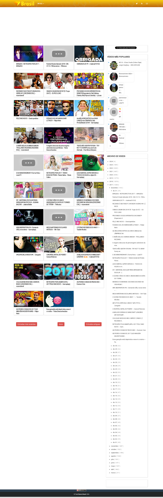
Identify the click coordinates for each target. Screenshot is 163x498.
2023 (111, 165)
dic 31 (115, 191)
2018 (111, 181)
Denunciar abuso (119, 482)
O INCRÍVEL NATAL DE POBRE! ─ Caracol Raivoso (129, 309)
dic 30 (115, 346)
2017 (111, 185)
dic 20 (115, 379)
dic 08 (115, 419)
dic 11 (115, 409)
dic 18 (115, 386)
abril (112, 469)
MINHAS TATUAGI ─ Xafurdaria (122, 126)
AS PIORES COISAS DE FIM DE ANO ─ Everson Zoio (129, 330)
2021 (111, 171)
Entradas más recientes (27, 324)
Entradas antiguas (93, 324)
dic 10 (115, 412)
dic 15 (115, 396)
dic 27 (115, 356)
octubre (113, 449)
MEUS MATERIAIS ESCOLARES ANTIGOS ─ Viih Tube (129, 294)
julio (112, 459)
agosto (113, 456)
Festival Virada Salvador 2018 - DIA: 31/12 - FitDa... (129, 197)
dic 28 (115, 352)
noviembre (114, 446)
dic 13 (115, 402)
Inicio (61, 324)
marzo (113, 473)
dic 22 (115, 372)
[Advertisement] (81, 26)
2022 (111, 168)
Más (41, 4)
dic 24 (115, 366)
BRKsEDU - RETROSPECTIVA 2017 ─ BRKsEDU (128, 194)
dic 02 (115, 439)
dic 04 (115, 432)
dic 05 (115, 429)
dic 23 (115, 369)
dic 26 (115, 359)
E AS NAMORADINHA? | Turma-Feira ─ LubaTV (127, 255)
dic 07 (115, 422)
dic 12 (115, 406)
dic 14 (115, 399)
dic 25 (115, 362)
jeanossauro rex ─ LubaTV (122, 100)
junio (113, 463)
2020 (111, 175)
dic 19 (115, 382)
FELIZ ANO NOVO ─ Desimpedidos (124, 221)
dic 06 (115, 426)
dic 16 (115, 392)
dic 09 (115, 416)
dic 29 (115, 349)
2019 (111, 178)
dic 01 (115, 442)
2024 (111, 161)
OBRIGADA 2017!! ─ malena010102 (124, 200)
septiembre (115, 453)
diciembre (114, 188)
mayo (113, 466)
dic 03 (115, 436)
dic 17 (115, 389)
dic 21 (115, 376)
